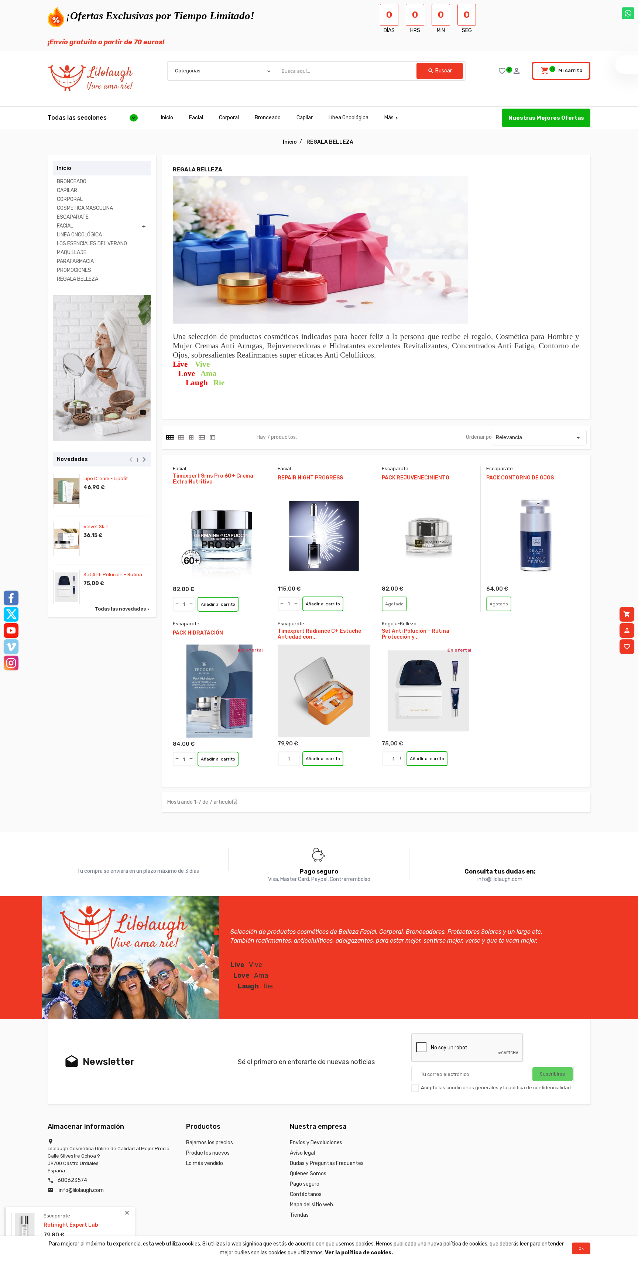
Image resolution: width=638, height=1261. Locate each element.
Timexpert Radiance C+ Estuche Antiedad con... (319, 634)
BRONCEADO (71, 181)
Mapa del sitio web (311, 1205)
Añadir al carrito (218, 604)
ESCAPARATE (73, 217)
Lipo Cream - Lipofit (105, 478)
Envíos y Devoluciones (316, 1142)
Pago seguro (304, 1184)
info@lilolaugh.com (81, 1190)
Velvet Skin (96, 526)
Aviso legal (302, 1153)
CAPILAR (67, 190)
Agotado (394, 603)
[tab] (169, 437)
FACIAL (65, 226)
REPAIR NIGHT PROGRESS (310, 478)
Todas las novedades (123, 609)
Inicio (167, 118)
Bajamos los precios (209, 1142)
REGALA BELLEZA (77, 279)
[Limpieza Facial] (102, 368)
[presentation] (131, 459)
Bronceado (268, 118)
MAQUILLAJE (71, 252)
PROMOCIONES (74, 270)
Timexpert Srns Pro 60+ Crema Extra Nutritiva (213, 479)
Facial (196, 118)
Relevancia (539, 437)
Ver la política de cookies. (359, 1253)
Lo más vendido (204, 1163)
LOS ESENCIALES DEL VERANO (92, 243)
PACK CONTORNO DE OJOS (520, 478)
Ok (581, 1248)
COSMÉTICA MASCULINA (85, 208)
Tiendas (299, 1215)
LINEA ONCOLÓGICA (79, 235)
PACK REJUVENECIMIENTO (415, 478)
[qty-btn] (177, 604)
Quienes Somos (308, 1174)
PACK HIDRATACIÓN (198, 633)
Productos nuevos (208, 1153)
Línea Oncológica (348, 118)
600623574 (72, 1180)
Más (391, 118)
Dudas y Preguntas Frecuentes (327, 1163)
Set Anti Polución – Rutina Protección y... (415, 634)
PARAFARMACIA (75, 261)
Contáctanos (306, 1194)
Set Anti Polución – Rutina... (114, 574)
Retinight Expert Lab (71, 1225)
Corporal (229, 118)
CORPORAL (70, 199)
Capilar (304, 118)
